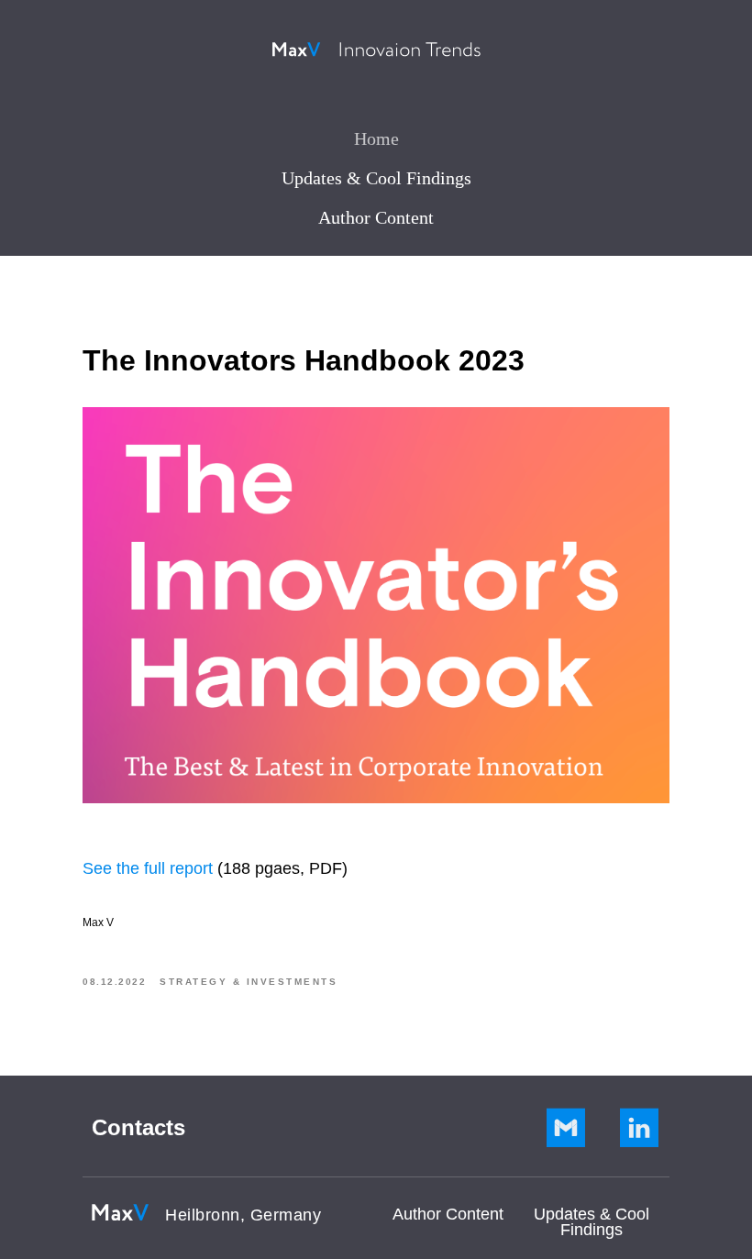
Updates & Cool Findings (376, 178)
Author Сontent (448, 1214)
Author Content (376, 217)
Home (376, 138)
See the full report (148, 868)
